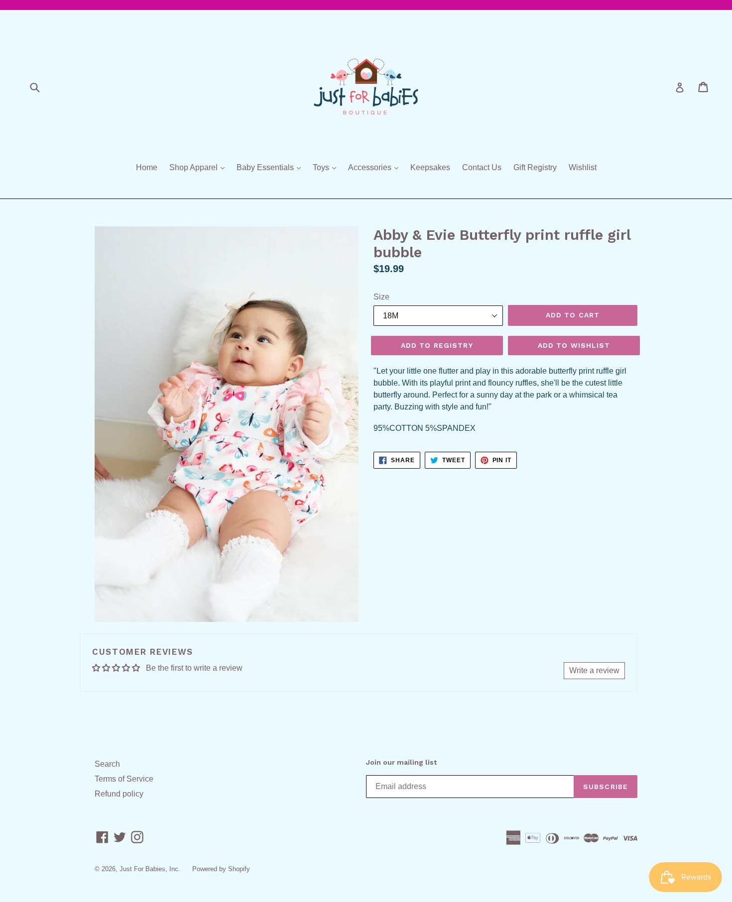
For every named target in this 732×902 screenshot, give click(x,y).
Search (107, 764)
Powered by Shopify (221, 869)
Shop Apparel (199, 167)
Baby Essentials (271, 167)
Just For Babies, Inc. (150, 869)
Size (381, 297)
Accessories (375, 167)
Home (146, 167)
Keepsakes (430, 167)
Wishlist (583, 167)
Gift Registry (535, 167)
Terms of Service (124, 779)
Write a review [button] (594, 670)
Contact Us (481, 167)
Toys (327, 167)
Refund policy (119, 794)
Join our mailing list (401, 762)
